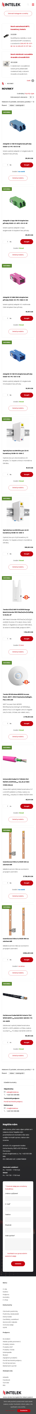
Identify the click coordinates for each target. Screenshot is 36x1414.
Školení (5, 1355)
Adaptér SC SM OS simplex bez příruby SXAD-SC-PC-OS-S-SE (17, 375)
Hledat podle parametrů (12, 1342)
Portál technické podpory (13, 1102)
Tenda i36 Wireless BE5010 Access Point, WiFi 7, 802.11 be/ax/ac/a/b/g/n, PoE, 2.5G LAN (17, 697)
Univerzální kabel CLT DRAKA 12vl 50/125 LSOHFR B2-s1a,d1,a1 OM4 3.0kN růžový (16, 782)
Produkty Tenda (8, 1350)
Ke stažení (6, 1339)
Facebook (6, 1380)
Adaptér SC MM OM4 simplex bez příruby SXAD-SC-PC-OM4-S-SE (15, 298)
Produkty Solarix (8, 1344)
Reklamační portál (9, 1366)
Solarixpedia (7, 1352)
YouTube (6, 1383)
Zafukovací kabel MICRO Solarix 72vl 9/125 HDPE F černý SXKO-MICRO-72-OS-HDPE (18, 1018)
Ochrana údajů (8, 1325)
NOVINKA (6, 112)
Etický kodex (7, 1317)
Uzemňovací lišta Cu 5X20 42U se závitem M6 (16, 863)
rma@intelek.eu (12, 1108)
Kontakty (6, 1297)
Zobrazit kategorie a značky (18, 13)
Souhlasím (23, 1410)
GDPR (5, 1327)
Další (28, 81)
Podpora (6, 1294)
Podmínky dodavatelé (11, 1314)
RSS (4, 1385)
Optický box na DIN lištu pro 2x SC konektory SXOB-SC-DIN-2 (16, 452)
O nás (5, 1289)
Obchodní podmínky (10, 1311)
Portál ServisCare (9, 1363)
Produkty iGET (8, 1347)
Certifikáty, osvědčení (11, 1319)
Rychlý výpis (29, 94)
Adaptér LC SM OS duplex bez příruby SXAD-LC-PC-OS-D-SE (17, 145)
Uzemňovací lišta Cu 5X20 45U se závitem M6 (16, 940)
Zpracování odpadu (10, 1322)
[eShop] (3, 83)
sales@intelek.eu (13, 1092)
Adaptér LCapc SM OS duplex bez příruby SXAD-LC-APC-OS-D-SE (15, 222)
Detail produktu (18, 178)
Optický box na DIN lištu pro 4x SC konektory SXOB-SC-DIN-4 (16, 531)
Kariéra (5, 1292)
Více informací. (10, 1411)
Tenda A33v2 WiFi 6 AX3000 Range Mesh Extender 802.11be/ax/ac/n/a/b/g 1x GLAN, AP (18, 612)
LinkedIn (6, 1377)
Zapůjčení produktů (10, 1358)
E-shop (5, 1300)
